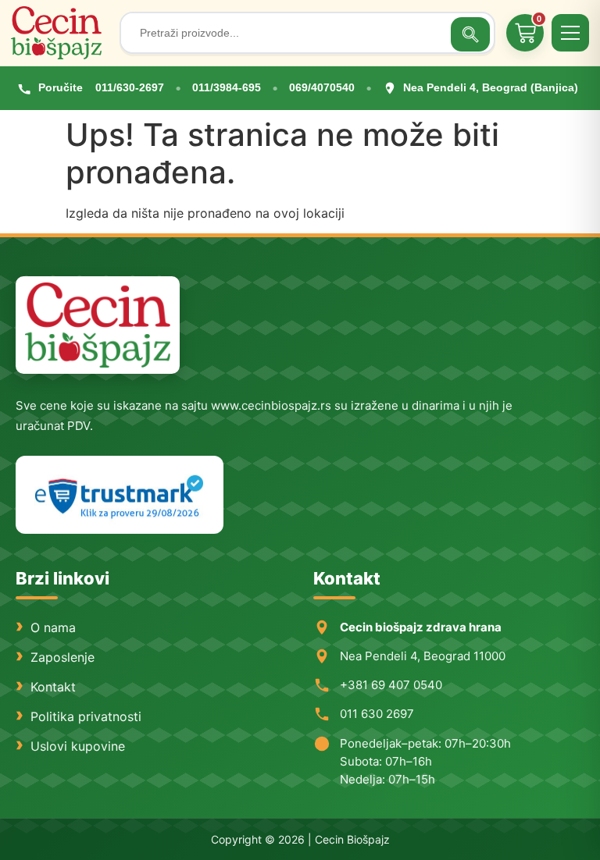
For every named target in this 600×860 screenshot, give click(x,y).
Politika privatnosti (85, 716)
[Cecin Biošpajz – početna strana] (98, 325)
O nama (53, 627)
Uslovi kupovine (77, 746)
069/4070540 (322, 87)
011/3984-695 (226, 87)
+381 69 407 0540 (391, 684)
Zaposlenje (62, 657)
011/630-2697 (129, 87)
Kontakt (53, 687)
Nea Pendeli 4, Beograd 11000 (422, 656)
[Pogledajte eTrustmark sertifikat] (119, 495)
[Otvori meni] (570, 33)
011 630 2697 (377, 713)
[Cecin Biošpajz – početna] (60, 32)
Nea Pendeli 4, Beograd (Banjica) (490, 87)
